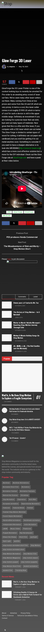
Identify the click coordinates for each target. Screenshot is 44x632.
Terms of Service (8, 615)
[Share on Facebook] (12, 82)
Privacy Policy (25, 613)
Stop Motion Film (30, 554)
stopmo (12, 67)
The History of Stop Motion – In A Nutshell (26, 313)
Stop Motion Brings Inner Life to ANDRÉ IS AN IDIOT (24, 419)
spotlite (17, 541)
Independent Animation (12, 524)
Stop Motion (35, 545)
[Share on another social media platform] (39, 82)
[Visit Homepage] (12, 4)
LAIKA (5, 528)
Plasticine (27, 528)
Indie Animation (30, 524)
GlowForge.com (20, 157)
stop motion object (30, 558)
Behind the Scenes (10, 495)
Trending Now (21, 570)
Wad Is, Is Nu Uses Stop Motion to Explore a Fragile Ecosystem (17, 396)
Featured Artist (18, 508)
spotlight (33, 537)
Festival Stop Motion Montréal (14, 512)
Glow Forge (18, 212)
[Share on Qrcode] (33, 82)
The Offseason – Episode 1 (17, 438)
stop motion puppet (10, 562)
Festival (30, 508)
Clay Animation (8, 499)
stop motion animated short (13, 549)
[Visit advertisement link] (22, 275)
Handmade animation (32, 520)
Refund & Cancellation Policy (27, 615)
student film (7, 570)
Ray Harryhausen (26, 533)
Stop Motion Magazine (11, 558)
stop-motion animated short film (15, 545)
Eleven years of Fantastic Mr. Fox (25, 302)
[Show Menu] (41, 4)
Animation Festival (10, 491)
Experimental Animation (31, 503)
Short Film (23, 537)
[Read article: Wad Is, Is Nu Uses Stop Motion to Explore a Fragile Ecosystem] (22, 377)
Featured (6, 508)
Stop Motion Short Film (12, 566)
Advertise (13, 613)
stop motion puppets (29, 562)
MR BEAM (7, 215)
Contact (4, 618)
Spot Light (7, 541)
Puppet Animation (10, 533)
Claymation (21, 499)
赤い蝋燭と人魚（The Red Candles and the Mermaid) (26, 347)
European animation (10, 503)
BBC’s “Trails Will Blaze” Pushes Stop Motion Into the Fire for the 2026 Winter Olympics (25, 428)
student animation (31, 566)
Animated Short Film (11, 487)
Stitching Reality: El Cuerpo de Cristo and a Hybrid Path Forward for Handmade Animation (24, 410)
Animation (25, 487)
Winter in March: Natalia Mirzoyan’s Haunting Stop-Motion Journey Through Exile (26, 325)
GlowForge (29, 212)
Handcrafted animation (12, 520)
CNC (9, 212)
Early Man (32, 499)
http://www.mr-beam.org (29, 148)
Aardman (6, 483)
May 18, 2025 (23, 67)
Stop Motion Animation (11, 554)
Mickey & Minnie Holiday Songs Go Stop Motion (26, 336)
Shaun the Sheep (9, 537)
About (4, 613)
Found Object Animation (12, 516)
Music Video (15, 528)
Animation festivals (27, 491)
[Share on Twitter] (19, 82)
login (9, 259)
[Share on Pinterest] (26, 82)
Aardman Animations (21, 483)
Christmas (24, 495)
